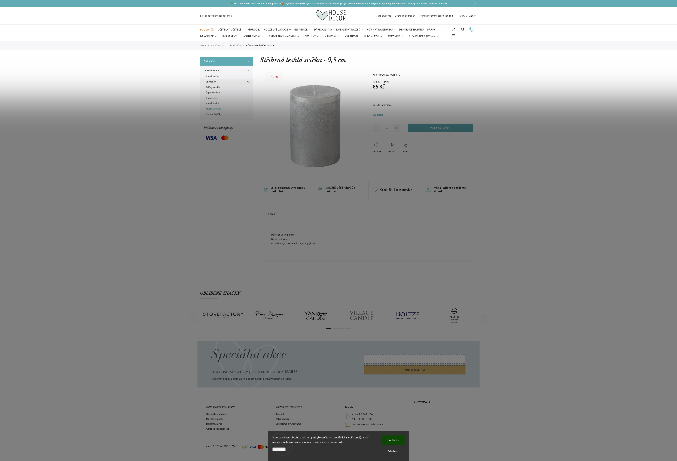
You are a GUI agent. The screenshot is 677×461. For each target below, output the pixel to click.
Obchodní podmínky (405, 15)
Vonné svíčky (212, 76)
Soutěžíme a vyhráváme (288, 424)
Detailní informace (382, 105)
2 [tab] (335, 328)
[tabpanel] (223, 315)
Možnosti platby (214, 419)
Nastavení (279, 449)
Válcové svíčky (213, 109)
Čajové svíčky (213, 92)
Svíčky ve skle (213, 87)
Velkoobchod (282, 419)
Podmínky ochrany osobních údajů (436, 15)
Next (483, 317)
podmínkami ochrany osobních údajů (270, 378)
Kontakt (280, 414)
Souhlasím (393, 440)
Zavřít (462, 156)
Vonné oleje (212, 98)
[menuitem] (207, 29)
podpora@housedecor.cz (367, 424)
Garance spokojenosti (217, 429)
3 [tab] (341, 328)
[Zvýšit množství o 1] (397, 128)
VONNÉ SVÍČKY (212, 70)
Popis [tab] (271, 214)
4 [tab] (348, 328)
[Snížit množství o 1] (376, 128)
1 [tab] (328, 328)
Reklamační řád (214, 424)
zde (341, 442)
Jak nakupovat (383, 15)
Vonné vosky (212, 103)
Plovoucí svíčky (214, 114)
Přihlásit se (415, 370)
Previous (194, 317)
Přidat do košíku (440, 128)
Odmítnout (394, 451)
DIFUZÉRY (211, 82)
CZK (471, 15)
